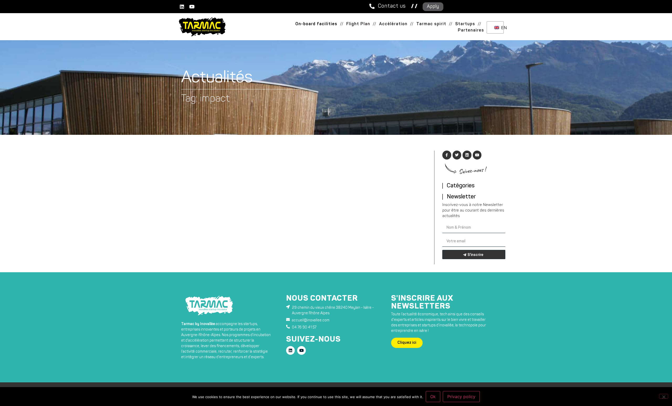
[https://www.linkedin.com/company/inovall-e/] (182, 6)
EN (501, 27)
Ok (433, 396)
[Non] (663, 396)
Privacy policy (461, 396)
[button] (342, 24)
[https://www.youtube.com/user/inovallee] (192, 6)
